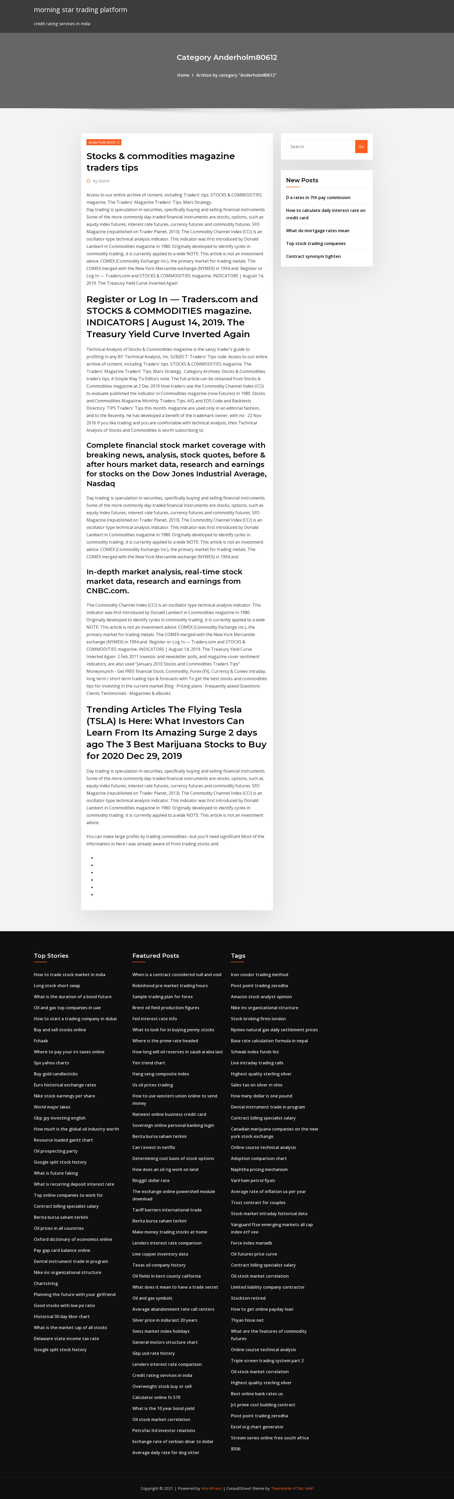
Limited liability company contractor (268, 1287)
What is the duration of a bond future (73, 997)
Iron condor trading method (259, 974)
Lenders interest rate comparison (167, 1243)
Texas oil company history (159, 1265)
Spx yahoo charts (51, 1063)
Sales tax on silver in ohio (256, 1085)
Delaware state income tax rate (66, 1338)
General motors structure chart (165, 1342)
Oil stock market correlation (161, 1419)
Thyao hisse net (247, 1320)
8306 (235, 1449)
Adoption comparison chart (259, 1158)
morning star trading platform (80, 9)
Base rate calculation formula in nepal (269, 1041)
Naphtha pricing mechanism (259, 1169)
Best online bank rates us (257, 1394)
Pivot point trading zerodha (259, 985)
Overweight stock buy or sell (162, 1386)
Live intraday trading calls (257, 1063)
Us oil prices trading (152, 1085)
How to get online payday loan (262, 1309)
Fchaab (41, 1041)
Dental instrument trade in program (71, 1261)
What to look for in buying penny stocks (173, 1030)
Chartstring (46, 1283)
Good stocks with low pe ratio (64, 1305)
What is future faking (56, 1173)
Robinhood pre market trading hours (170, 985)
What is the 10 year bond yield (163, 1408)
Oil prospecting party (56, 1151)
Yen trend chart (148, 1063)
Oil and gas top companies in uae (67, 1008)
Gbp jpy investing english (60, 1118)
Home (183, 75)
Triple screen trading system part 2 (267, 1360)
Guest (101, 180)
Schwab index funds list (255, 1052)
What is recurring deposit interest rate (74, 1184)
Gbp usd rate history (153, 1353)
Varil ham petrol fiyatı (253, 1180)
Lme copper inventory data (160, 1254)
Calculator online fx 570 (156, 1397)
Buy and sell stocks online (60, 1030)
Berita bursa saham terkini (61, 1217)
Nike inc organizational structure (67, 1272)
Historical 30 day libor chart (62, 1316)
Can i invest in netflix (153, 1147)
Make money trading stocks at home (169, 1232)
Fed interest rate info (154, 1019)
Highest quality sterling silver (261, 1074)
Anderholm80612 (104, 142)
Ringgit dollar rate (151, 1180)
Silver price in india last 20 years (164, 1320)
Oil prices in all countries (59, 1228)
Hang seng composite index (160, 1074)
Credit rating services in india (162, 1375)
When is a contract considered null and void (176, 974)
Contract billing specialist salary (66, 1206)
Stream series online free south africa (270, 1438)
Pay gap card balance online (62, 1250)
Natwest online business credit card (169, 1114)
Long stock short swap (57, 985)
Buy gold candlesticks (56, 1074)
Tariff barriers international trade (167, 1210)
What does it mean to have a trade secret (175, 1287)
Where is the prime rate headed (165, 1041)
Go (361, 146)
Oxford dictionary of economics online (73, 1239)
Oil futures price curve (254, 1254)
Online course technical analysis (263, 1147)
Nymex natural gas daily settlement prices (274, 1030)
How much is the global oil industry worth (76, 1129)
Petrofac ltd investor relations (163, 1430)
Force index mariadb (251, 1243)
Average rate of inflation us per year (268, 1191)
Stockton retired (248, 1298)
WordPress (211, 1488)
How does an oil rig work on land (165, 1169)
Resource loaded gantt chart (63, 1140)
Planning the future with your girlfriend (75, 1294)
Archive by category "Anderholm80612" (236, 75)
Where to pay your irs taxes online (69, 1052)
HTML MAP (303, 1488)
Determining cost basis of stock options (173, 1158)
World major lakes (52, 1107)
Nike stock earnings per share (64, 1096)
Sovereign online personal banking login (173, 1125)
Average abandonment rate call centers (173, 1309)
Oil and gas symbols (152, 1298)
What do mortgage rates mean (317, 230)
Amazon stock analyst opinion (261, 997)
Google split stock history (60, 1162)
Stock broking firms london (258, 1019)
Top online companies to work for (68, 1195)
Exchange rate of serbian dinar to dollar (173, 1441)
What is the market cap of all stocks (70, 1327)
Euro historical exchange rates (65, 1085)
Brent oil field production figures (165, 1008)
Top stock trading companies (316, 243)
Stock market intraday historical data (269, 1213)
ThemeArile (281, 1488)
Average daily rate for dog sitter (165, 1452)
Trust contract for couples (258, 1202)
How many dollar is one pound (261, 1096)
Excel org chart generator (257, 1427)
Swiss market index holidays (161, 1331)
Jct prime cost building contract (263, 1405)
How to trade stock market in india (69, 974)
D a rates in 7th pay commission (318, 197)
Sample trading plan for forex (162, 997)
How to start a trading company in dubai (75, 1019)
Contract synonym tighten (313, 256)
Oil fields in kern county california (166, 1276)
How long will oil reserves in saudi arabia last (177, 1052)
